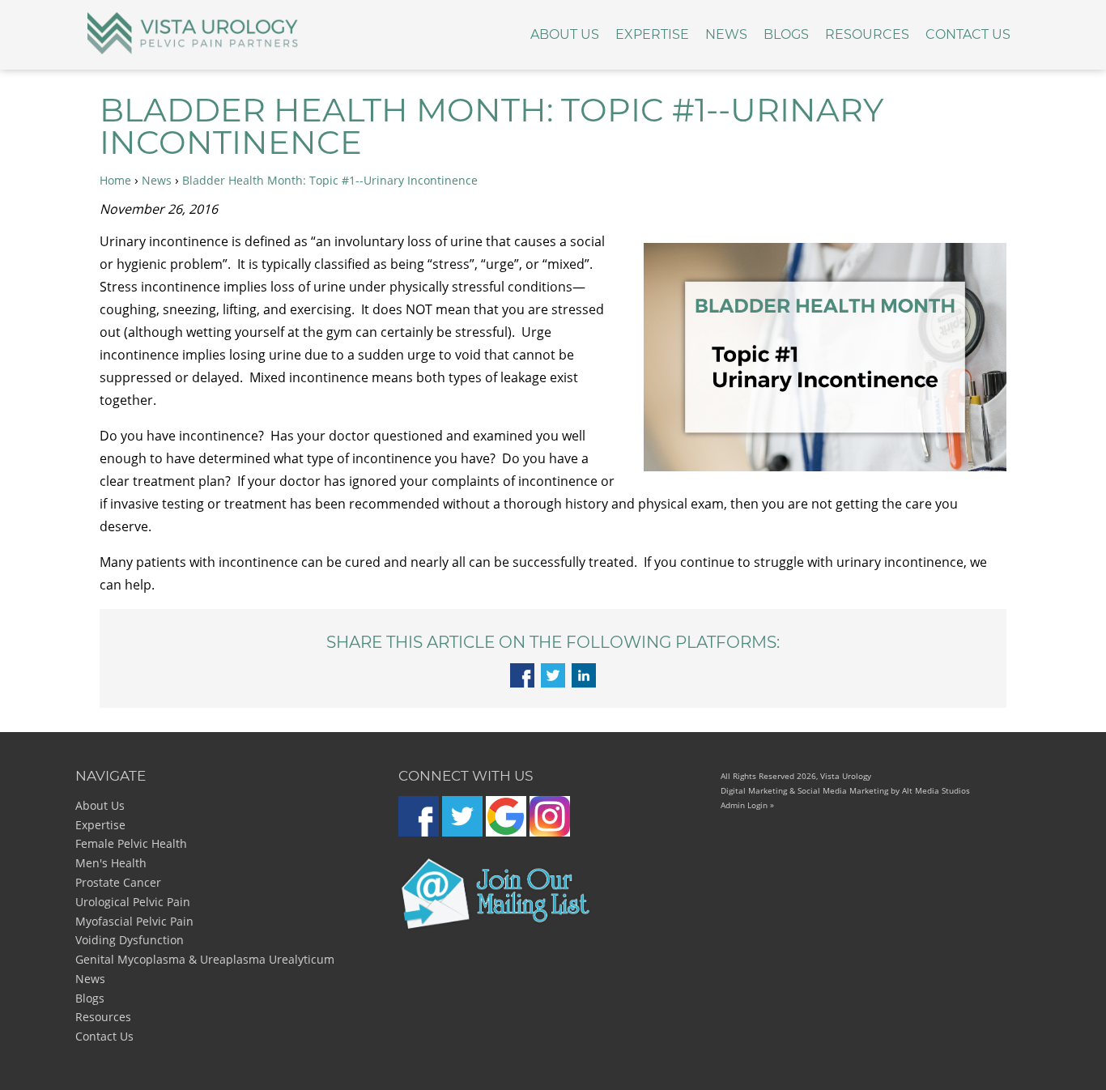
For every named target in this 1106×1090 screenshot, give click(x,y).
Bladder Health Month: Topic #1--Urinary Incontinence (330, 180)
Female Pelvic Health (131, 843)
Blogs (786, 34)
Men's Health (111, 863)
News (726, 34)
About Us (564, 34)
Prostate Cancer (118, 882)
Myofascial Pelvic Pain (134, 921)
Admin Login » (747, 805)
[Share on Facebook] (522, 683)
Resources (867, 34)
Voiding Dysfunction (129, 939)
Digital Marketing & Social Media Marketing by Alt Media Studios (845, 790)
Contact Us (967, 34)
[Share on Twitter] (553, 683)
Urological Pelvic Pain (132, 901)
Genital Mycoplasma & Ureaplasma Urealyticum (204, 959)
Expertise (652, 34)
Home (115, 180)
